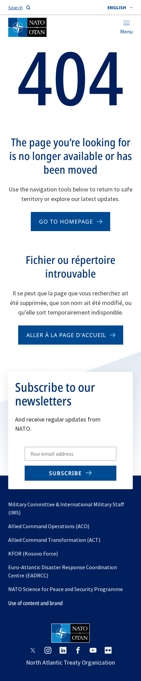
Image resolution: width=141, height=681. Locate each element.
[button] (120, 7)
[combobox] (120, 7)
